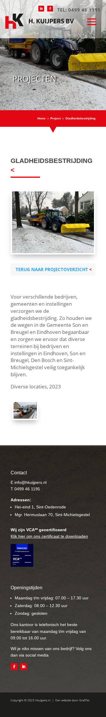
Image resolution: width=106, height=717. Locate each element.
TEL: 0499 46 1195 (79, 10)
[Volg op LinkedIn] (23, 666)
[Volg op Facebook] (14, 666)
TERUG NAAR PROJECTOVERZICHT (52, 269)
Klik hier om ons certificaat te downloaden (49, 536)
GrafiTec (84, 700)
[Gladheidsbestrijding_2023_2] (25, 417)
